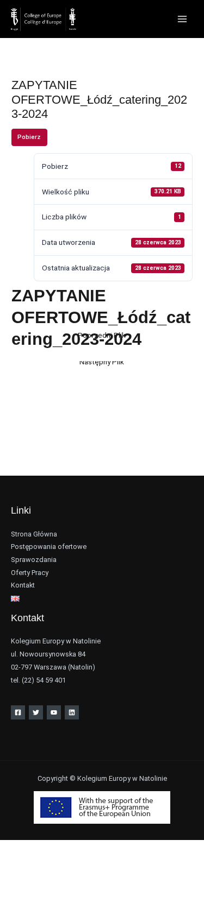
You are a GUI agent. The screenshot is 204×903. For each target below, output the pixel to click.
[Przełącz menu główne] (182, 19)
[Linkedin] (72, 712)
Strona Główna (34, 534)
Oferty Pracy (29, 573)
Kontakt (23, 585)
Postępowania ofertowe (48, 546)
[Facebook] (18, 712)
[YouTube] (54, 712)
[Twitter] (36, 712)
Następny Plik (101, 361)
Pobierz (29, 137)
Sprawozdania (34, 559)
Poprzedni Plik (102, 335)
